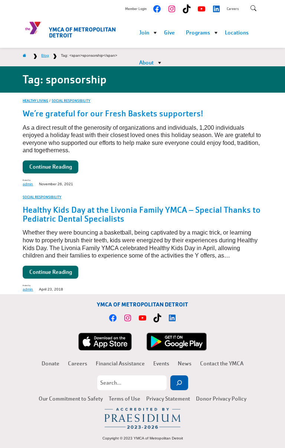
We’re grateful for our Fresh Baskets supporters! (113, 113)
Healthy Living (35, 100)
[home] (24, 55)
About (146, 62)
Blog (45, 55)
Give (169, 32)
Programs (198, 32)
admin (28, 184)
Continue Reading (50, 166)
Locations (237, 32)
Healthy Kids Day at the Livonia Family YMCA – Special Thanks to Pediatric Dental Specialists (142, 214)
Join (144, 32)
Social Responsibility (71, 100)
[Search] (179, 382)
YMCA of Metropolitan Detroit (82, 32)
